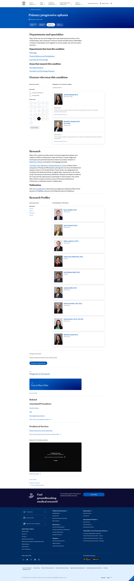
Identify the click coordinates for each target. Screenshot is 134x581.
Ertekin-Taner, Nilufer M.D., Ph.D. (73, 256)
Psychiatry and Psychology (38, 60)
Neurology (33, 53)
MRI (30, 412)
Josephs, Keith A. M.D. (70, 288)
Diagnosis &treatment (42, 24)
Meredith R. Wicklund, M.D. (72, 121)
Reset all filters (34, 127)
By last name (32, 99)
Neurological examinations (37, 416)
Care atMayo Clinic (59, 24)
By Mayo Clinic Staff (35, 353)
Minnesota (31, 213)
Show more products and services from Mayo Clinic (44, 434)
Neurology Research (36, 68)
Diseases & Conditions (35, 9)
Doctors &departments (51, 24)
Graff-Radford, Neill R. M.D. (72, 272)
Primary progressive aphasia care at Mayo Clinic (43, 357)
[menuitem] (33, 24)
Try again (55, 460)
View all (31, 215)
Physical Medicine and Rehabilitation (42, 56)
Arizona (31, 208)
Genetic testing (33, 408)
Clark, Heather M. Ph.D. (71, 225)
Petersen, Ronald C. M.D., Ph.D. (73, 303)
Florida (31, 210)
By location (32, 89)
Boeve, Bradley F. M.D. (70, 210)
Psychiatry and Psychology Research (42, 71)
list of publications (40, 189)
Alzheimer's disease (36, 162)
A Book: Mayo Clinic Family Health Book (40, 430)
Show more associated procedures (39, 419)
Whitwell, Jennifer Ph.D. (71, 334)
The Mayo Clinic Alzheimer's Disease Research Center (47, 165)
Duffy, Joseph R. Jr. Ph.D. (71, 241)
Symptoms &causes (33, 24)
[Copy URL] (65, 457)
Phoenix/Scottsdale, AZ (37, 92)
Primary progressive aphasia (48, 15)
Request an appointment (38, 363)
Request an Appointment (37, 19)
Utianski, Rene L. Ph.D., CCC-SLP (73, 319)
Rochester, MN (35, 95)
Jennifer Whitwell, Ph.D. (71, 94)
